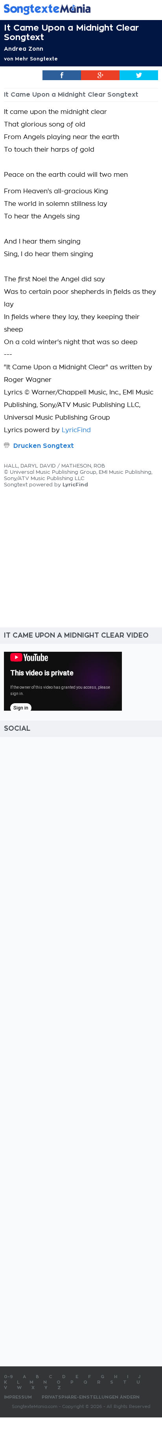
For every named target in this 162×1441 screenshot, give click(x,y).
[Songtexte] (69, 9)
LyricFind (76, 430)
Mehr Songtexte (36, 59)
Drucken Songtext (43, 446)
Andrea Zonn (23, 48)
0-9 (8, 1377)
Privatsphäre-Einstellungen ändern (91, 1397)
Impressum (18, 1397)
